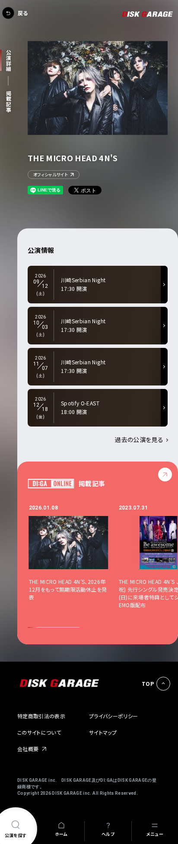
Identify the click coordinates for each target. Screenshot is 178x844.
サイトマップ (103, 732)
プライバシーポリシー (113, 716)
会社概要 (27, 748)
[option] (74, 560)
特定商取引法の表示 (41, 716)
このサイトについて (39, 732)
